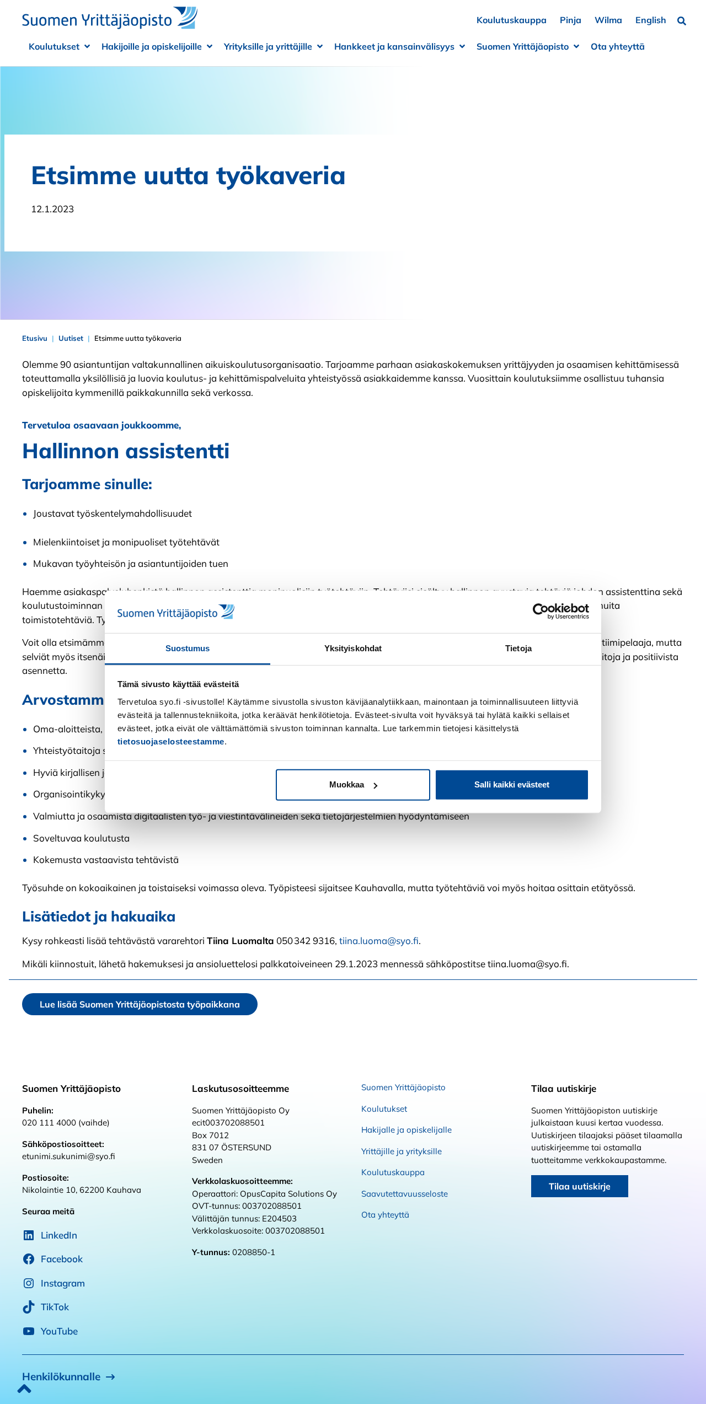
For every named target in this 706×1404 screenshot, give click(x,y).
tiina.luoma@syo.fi (379, 940)
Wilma (608, 19)
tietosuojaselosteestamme (170, 741)
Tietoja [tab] (518, 648)
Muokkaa (346, 784)
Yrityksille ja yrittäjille (268, 46)
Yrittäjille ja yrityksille (401, 1151)
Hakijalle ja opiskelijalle (406, 1129)
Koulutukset (54, 46)
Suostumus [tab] (187, 648)
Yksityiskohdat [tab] (353, 648)
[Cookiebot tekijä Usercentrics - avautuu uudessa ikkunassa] (541, 611)
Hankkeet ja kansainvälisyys (394, 46)
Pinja (570, 19)
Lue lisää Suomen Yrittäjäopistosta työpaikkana (140, 1004)
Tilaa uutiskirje (580, 1186)
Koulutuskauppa (512, 19)
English (650, 19)
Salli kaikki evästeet (511, 784)
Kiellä (194, 784)
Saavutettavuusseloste (404, 1193)
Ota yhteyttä (618, 46)
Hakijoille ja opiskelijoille (151, 46)
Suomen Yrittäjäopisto (523, 46)
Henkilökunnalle (61, 1376)
